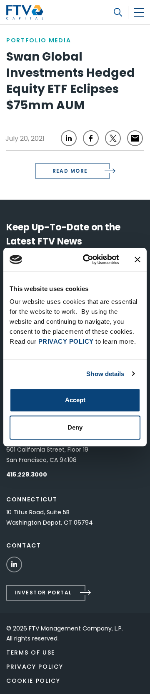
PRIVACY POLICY (66, 341)
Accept (75, 399)
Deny (75, 427)
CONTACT (23, 545)
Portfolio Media (38, 40)
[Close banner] (137, 259)
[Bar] (139, 12)
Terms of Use (30, 652)
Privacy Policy (34, 666)
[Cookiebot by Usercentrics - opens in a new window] (88, 259)
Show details (105, 373)
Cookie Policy (33, 681)
